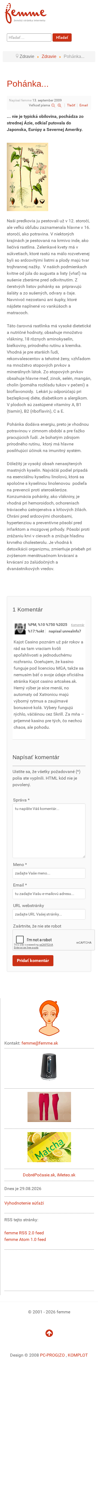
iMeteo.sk (66, 1174)
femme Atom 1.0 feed (25, 1239)
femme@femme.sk (40, 1043)
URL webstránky (28, 905)
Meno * (20, 864)
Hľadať (62, 37)
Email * (20, 885)
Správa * (21, 800)
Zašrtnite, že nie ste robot (37, 926)
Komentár (77, 625)
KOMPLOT (78, 1355)
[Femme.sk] (32, 11)
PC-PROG (49, 1355)
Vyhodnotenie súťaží (24, 1203)
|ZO (62, 1355)
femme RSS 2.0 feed (24, 1232)
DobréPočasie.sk (39, 1174)
